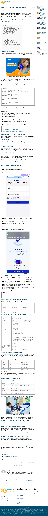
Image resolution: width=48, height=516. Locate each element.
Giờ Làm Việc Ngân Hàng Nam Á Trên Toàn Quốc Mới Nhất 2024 (43, 24)
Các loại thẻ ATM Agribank (6, 21)
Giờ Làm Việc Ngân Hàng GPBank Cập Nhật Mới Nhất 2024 (43, 33)
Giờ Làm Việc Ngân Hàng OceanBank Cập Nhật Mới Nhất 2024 (43, 19)
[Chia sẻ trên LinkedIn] (21, 465)
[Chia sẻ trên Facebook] (14, 465)
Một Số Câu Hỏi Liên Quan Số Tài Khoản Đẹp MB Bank (10, 45)
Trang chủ (40, 2)
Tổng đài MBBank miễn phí (9, 295)
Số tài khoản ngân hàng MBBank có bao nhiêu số (14, 131)
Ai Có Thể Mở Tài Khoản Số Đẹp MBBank (9, 33)
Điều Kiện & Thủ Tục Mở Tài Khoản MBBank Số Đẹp (10, 30)
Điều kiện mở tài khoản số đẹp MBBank (9, 31)
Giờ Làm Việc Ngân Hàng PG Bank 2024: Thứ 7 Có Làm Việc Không (43, 38)
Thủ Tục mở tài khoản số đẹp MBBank (9, 32)
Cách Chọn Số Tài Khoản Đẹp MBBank (8, 40)
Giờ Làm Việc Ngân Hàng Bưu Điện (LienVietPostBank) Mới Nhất (43, 53)
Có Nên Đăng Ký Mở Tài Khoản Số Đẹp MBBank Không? (11, 29)
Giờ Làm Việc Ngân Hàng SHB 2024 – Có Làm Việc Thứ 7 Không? (43, 14)
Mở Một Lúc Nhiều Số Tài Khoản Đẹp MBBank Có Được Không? (12, 47)
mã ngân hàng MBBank (13, 456)
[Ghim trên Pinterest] (19, 465)
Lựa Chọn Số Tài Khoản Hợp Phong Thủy (9, 41)
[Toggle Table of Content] (20, 26)
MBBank (10, 114)
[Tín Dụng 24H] (5, 2)
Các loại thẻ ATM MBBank (6, 454)
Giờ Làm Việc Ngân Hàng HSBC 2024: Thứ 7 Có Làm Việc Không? (43, 43)
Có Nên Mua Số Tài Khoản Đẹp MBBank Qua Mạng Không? (12, 46)
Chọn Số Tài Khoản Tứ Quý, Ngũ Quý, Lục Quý (10, 43)
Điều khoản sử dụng (20, 496)
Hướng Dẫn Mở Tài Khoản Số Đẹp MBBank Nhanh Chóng (11, 34)
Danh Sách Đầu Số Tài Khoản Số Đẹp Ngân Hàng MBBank (11, 28)
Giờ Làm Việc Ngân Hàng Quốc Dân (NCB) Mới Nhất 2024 (43, 48)
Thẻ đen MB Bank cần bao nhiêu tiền (11, 129)
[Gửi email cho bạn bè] (18, 465)
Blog (45, 2)
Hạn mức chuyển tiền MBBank (7, 459)
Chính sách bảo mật (20, 495)
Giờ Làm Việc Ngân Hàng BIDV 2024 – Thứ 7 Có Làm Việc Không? (43, 9)
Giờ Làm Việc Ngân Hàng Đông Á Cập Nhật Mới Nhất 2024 (43, 29)
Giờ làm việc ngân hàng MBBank (10, 297)
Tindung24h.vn (32, 450)
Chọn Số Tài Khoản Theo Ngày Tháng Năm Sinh (10, 42)
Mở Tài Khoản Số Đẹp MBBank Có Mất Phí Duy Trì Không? (11, 44)
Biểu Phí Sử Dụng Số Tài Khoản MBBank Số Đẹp (9, 39)
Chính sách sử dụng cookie (21, 498)
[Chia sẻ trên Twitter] (16, 465)
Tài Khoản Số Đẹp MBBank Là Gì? (7, 27)
